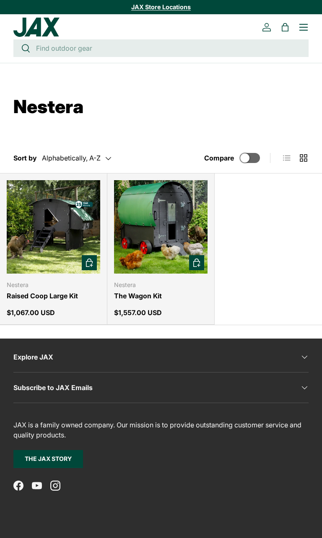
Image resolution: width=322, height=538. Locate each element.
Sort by (25, 158)
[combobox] (161, 48)
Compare (219, 158)
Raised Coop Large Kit (42, 296)
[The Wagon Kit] (161, 227)
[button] (285, 27)
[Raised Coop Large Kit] (53, 227)
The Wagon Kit (138, 296)
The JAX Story (48, 458)
